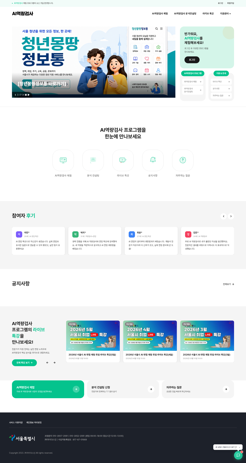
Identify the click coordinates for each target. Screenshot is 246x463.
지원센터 (224, 13)
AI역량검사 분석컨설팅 (185, 13)
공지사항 (216, 88)
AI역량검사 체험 (160, 13)
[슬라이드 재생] (28, 95)
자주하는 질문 (218, 95)
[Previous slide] (15, 95)
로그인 (220, 3)
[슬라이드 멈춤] (26, 95)
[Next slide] (23, 95)
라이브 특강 (208, 13)
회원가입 (230, 3)
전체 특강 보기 (23, 362)
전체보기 (227, 284)
